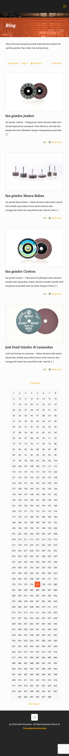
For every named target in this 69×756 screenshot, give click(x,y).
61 (37, 432)
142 (43, 489)
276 (31, 584)
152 (55, 494)
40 (55, 415)
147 (25, 494)
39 (49, 415)
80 (55, 444)
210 (19, 539)
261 (37, 573)
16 (55, 399)
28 (31, 410)
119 (49, 472)
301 (37, 601)
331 (25, 624)
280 (55, 584)
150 (43, 494)
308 (31, 607)
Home (51, 30)
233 (13, 556)
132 (31, 483)
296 (55, 595)
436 (37, 697)
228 (31, 550)
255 (49, 567)
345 (13, 635)
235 (25, 556)
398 (43, 669)
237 (37, 556)
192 (55, 522)
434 (25, 697)
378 (19, 657)
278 (43, 584)
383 (49, 657)
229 (37, 550)
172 (31, 511)
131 (25, 483)
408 (55, 674)
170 (19, 511)
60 (31, 432)
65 (14, 438)
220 (31, 545)
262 (43, 573)
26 (20, 410)
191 (49, 522)
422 (43, 685)
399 (49, 669)
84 (31, 449)
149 (37, 494)
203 (25, 534)
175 (49, 511)
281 (13, 590)
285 (37, 590)
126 (43, 477)
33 (14, 415)
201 (13, 534)
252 (31, 567)
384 (55, 657)
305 (13, 607)
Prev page (35, 383)
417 (13, 685)
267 (25, 579)
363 (25, 646)
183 (49, 517)
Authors (37, 63)
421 (37, 685)
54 (43, 427)
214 (43, 539)
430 (43, 691)
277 (37, 584)
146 (19, 494)
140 (31, 489)
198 (43, 528)
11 (26, 399)
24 (55, 404)
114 (19, 472)
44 (31, 421)
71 (49, 438)
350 (43, 635)
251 (25, 567)
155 (25, 500)
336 (55, 624)
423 (49, 685)
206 (43, 534)
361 (13, 646)
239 (49, 556)
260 (31, 573)
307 (25, 607)
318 (43, 612)
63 (49, 432)
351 (49, 635)
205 (37, 534)
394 (19, 669)
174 (43, 511)
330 (19, 624)
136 (55, 483)
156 (31, 500)
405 (37, 674)
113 (13, 472)
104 (55, 460)
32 (55, 410)
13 (37, 399)
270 (43, 579)
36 (31, 415)
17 (14, 404)
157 (37, 500)
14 (43, 399)
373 (37, 652)
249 (13, 567)
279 (49, 584)
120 (55, 472)
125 (37, 477)
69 (37, 438)
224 (55, 545)
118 (43, 472)
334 (43, 624)
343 (49, 629)
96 (55, 455)
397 (37, 669)
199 (49, 528)
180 (31, 517)
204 (31, 534)
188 (31, 522)
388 (31, 663)
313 (13, 612)
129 (13, 483)
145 (13, 494)
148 (31, 494)
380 (31, 657)
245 (37, 562)
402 (19, 674)
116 (31, 472)
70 (43, 438)
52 (31, 427)
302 (43, 601)
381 (37, 657)
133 (37, 483)
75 (26, 444)
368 (55, 646)
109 (37, 466)
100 (31, 460)
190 (43, 522)
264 (55, 573)
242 (19, 562)
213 (37, 539)
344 (55, 629)
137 (13, 489)
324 (31, 618)
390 (43, 663)
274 (19, 584)
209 (13, 539)
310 (43, 607)
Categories (13, 63)
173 (37, 511)
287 (49, 590)
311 (49, 607)
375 (49, 652)
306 (19, 607)
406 (43, 674)
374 (43, 652)
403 (25, 674)
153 (13, 500)
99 (26, 460)
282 (19, 590)
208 (55, 534)
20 (31, 404)
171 (25, 511)
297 (13, 601)
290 (19, 595)
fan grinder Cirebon (20, 271)
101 (37, 460)
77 (37, 444)
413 (37, 680)
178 (19, 517)
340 (31, 629)
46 (43, 421)
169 (13, 511)
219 (25, 545)
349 (37, 635)
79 (49, 444)
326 (43, 618)
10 (20, 399)
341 (37, 629)
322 (19, 618)
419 (25, 685)
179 (25, 517)
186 (19, 522)
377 (13, 657)
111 (49, 466)
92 (31, 455)
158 (43, 500)
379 (25, 657)
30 (43, 410)
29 (37, 410)
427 (25, 691)
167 (49, 505)
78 (43, 444)
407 (49, 674)
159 (49, 500)
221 (37, 545)
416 (55, 680)
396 (31, 669)
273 (13, 584)
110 (43, 466)
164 (31, 505)
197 (37, 528)
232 (55, 550)
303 (49, 601)
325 (37, 618)
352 (55, 635)
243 (25, 562)
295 (49, 595)
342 (43, 629)
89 (14, 455)
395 (25, 669)
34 (20, 415)
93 (37, 455)
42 (20, 421)
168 (55, 505)
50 (20, 427)
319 (49, 612)
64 (55, 432)
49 (14, 427)
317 (37, 612)
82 (20, 449)
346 (19, 635)
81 (14, 449)
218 (19, 545)
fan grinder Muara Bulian (24, 196)
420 (31, 685)
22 (43, 404)
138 (19, 489)
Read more (56, 142)
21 (37, 404)
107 (25, 466)
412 (31, 680)
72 (55, 438)
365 (37, 646)
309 (37, 607)
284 (31, 590)
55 (49, 427)
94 (43, 455)
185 (13, 522)
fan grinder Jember (19, 116)
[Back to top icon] (34, 717)
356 (31, 640)
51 (26, 427)
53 (37, 427)
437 (43, 697)
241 (13, 562)
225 (13, 550)
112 (55, 466)
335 (49, 624)
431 (49, 691)
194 (19, 528)
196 (31, 528)
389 (37, 663)
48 (55, 421)
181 (37, 517)
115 (25, 472)
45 (37, 421)
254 (43, 567)
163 (25, 505)
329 (13, 624)
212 (31, 539)
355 (25, 640)
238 (43, 556)
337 (13, 629)
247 (49, 562)
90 (20, 455)
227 (25, 550)
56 (55, 427)
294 (43, 595)
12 (31, 399)
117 (37, 472)
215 (49, 539)
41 (14, 421)
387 (25, 663)
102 (43, 460)
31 (49, 410)
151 (49, 494)
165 (37, 505)
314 (19, 612)
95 (49, 455)
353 (13, 640)
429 (37, 691)
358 (43, 640)
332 (31, 624)
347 (25, 635)
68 (31, 438)
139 (25, 489)
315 (25, 612)
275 (25, 584)
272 (55, 579)
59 (26, 432)
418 (19, 685)
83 (26, 449)
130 (19, 483)
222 (43, 545)
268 (31, 579)
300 (31, 601)
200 (55, 528)
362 (19, 646)
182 (43, 517)
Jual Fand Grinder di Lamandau (29, 347)
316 (31, 612)
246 (43, 562)
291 (25, 595)
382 (43, 657)
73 (14, 444)
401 (13, 674)
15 (49, 399)
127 (49, 477)
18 (20, 404)
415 (49, 680)
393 (13, 669)
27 (26, 410)
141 (37, 489)
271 (49, 579)
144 (55, 489)
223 (49, 545)
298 (19, 601)
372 (31, 652)
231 (49, 550)
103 (49, 460)
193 (13, 528)
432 (55, 691)
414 (43, 680)
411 (25, 680)
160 (55, 500)
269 (37, 579)
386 (19, 663)
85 (37, 449)
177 (13, 517)
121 (13, 477)
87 (49, 449)
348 (31, 635)
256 (55, 567)
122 (19, 477)
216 (55, 539)
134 (43, 483)
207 (49, 534)
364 (31, 646)
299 (25, 601)
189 (37, 522)
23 (49, 404)
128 (55, 477)
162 (19, 505)
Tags (24, 63)
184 (55, 517)
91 (26, 455)
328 (55, 618)
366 (43, 646)
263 (49, 573)
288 (55, 590)
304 (55, 601)
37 (37, 415)
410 (19, 680)
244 (31, 562)
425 (13, 691)
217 (13, 545)
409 (13, 680)
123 (25, 477)
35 (26, 415)
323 (25, 618)
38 (43, 415)
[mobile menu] (64, 6)
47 (49, 421)
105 (13, 466)
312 (55, 607)
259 (25, 573)
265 (13, 579)
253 (37, 567)
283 (25, 590)
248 (55, 562)
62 (43, 432)
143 (49, 489)
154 (19, 500)
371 (25, 652)
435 (31, 697)
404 (31, 674)
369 (13, 652)
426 (19, 691)
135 (49, 483)
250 (19, 567)
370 (19, 652)
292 (31, 595)
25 (14, 410)
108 (31, 466)
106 (19, 466)
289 (13, 595)
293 (37, 595)
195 (25, 528)
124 (31, 477)
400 (55, 669)
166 (43, 505)
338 (19, 629)
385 (13, 663)
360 (55, 640)
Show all (57, 63)
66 (20, 438)
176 (55, 511)
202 (19, 534)
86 (43, 449)
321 (13, 618)
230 (43, 550)
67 (26, 438)
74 (20, 444)
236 (31, 556)
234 (19, 556)
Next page (33, 704)
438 (49, 697)
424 (55, 685)
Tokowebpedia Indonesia (34, 728)
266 (19, 579)
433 (19, 697)
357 (37, 640)
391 (49, 663)
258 (19, 573)
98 (20, 460)
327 (49, 618)
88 (55, 449)
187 (25, 522)
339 (25, 629)
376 (55, 652)
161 (13, 505)
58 (20, 432)
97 (14, 460)
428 (31, 691)
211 (25, 539)
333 (37, 624)
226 (19, 550)
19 (26, 404)
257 (13, 573)
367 (49, 646)
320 (55, 612)
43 (26, 421)
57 (14, 432)
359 (49, 640)
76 (31, 444)
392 (55, 663)
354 (19, 640)
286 (43, 590)
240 (55, 556)
